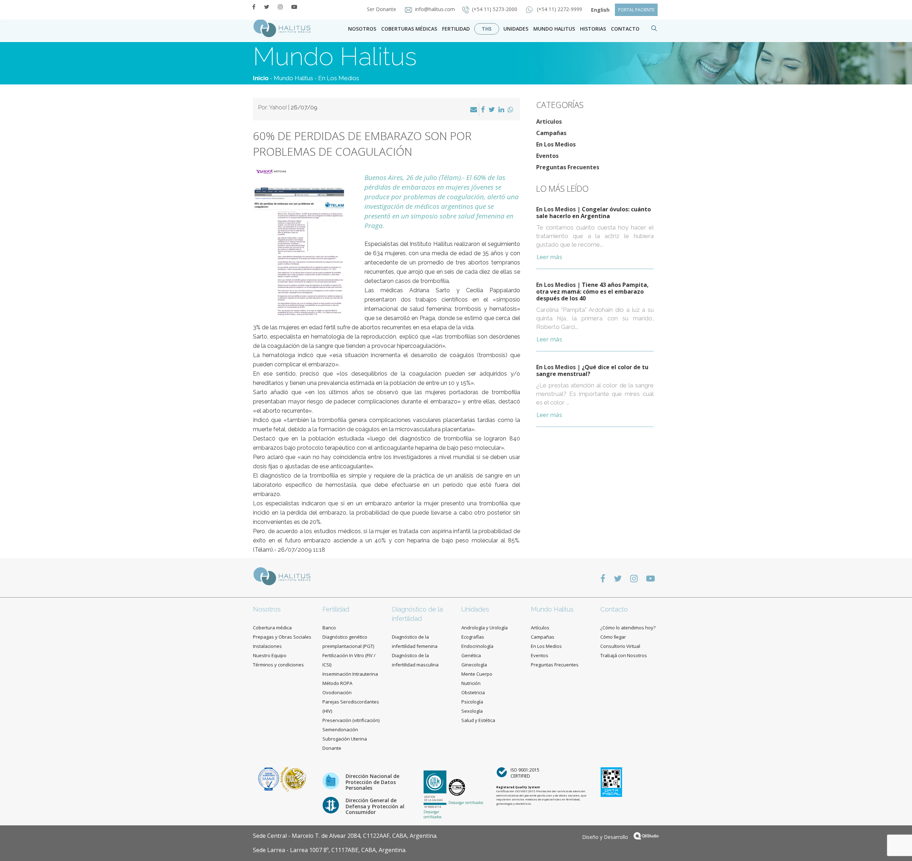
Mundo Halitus (554, 28)
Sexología (472, 711)
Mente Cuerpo (476, 674)
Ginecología (474, 664)
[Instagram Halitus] (280, 7)
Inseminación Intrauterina (350, 674)
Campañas (551, 133)
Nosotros (362, 28)
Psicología (472, 701)
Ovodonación (337, 692)
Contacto (614, 609)
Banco (329, 627)
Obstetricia (473, 692)
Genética (471, 655)
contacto (625, 28)
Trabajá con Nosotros (623, 655)
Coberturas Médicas (409, 28)
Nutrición (471, 683)
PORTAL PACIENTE (636, 10)
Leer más (549, 257)
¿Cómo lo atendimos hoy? (628, 627)
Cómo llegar (613, 637)
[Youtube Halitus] (294, 7)
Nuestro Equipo (269, 655)
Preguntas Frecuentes (567, 167)
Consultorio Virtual (620, 646)
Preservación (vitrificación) (350, 720)
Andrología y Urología (484, 627)
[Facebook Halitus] (254, 7)
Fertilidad (456, 28)
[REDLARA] (293, 778)
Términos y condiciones (278, 664)
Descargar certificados (432, 814)
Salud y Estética (478, 720)
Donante (331, 748)
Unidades (515, 28)
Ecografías (472, 637)
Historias (593, 28)
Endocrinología (477, 646)
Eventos (547, 156)
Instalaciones (267, 646)
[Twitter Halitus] (267, 7)
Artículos (549, 121)
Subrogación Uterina (344, 739)
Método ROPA (337, 683)
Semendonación (340, 729)
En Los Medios (338, 78)
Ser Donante (382, 9)
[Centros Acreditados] (269, 778)
